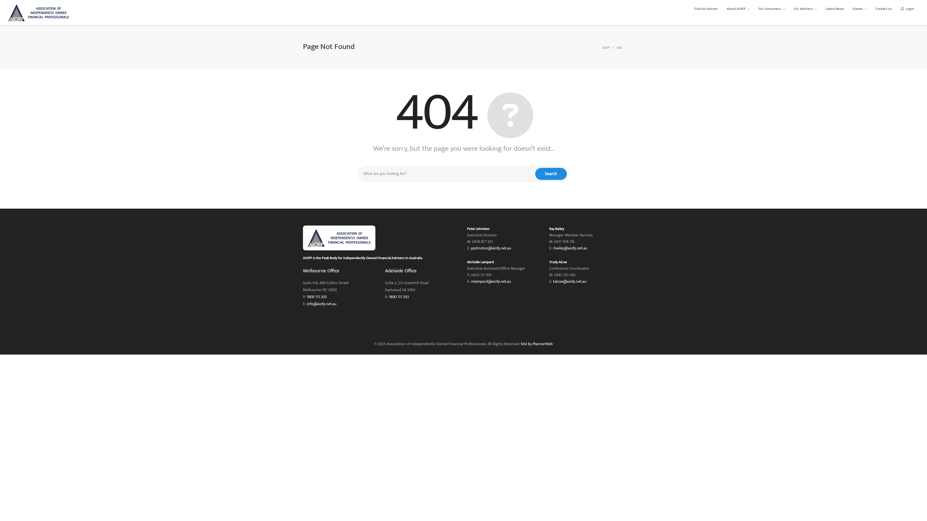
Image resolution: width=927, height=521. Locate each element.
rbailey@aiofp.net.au (570, 248)
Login (909, 9)
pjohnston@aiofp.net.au (491, 248)
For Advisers (803, 9)
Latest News (835, 9)
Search (551, 174)
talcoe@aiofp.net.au (569, 281)
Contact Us (884, 9)
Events (858, 9)
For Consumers (769, 9)
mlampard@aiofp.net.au (491, 281)
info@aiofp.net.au (322, 304)
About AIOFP (736, 9)
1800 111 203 (317, 297)
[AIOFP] (38, 12)
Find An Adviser (706, 9)
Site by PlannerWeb (537, 344)
